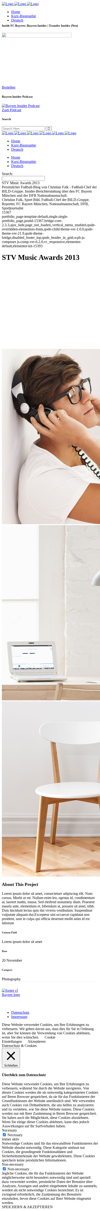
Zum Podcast (11, 110)
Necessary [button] (9, 1130)
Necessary (15, 1135)
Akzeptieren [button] (37, 1041)
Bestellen (8, 87)
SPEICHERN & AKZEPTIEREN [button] (27, 1207)
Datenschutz (20, 1012)
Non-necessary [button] (13, 1164)
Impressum (19, 1017)
